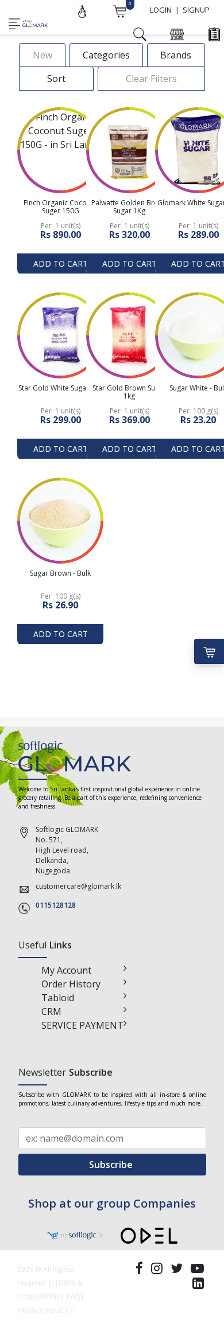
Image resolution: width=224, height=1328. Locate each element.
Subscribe (112, 1164)
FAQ (73, 1297)
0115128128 (56, 905)
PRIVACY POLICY (42, 1310)
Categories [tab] (106, 55)
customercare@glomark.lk (78, 886)
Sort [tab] (56, 78)
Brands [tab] (175, 55)
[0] (119, 10)
